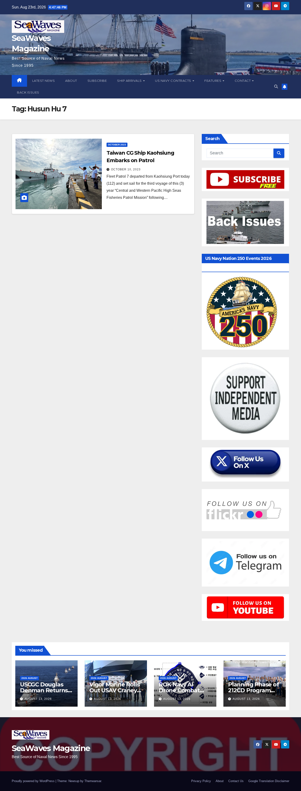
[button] (276, 87)
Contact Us (236, 781)
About (71, 80)
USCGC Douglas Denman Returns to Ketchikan (44, 690)
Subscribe (97, 80)
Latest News (43, 80)
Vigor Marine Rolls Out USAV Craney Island (114, 690)
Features (213, 80)
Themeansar (92, 781)
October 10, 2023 (126, 169)
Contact (243, 80)
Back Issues (28, 92)
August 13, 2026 (38, 699)
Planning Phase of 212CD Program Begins (253, 690)
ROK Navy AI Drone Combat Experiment (179, 690)
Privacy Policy (201, 781)
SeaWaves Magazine (51, 748)
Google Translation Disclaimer (268, 781)
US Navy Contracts (173, 80)
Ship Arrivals (130, 80)
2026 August (29, 678)
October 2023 (117, 144)
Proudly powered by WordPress (33, 781)
